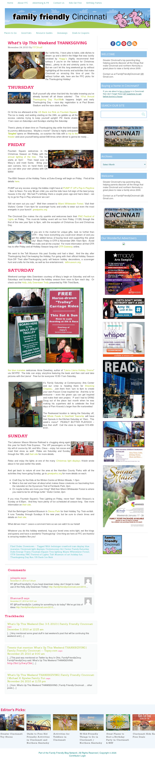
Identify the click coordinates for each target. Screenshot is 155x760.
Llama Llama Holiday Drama (78, 370)
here (17, 181)
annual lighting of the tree (22, 156)
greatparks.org (40, 209)
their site (34, 454)
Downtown (28, 546)
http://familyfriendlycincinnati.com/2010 (67, 586)
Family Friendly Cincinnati (77, 19)
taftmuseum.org (73, 262)
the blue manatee (16, 370)
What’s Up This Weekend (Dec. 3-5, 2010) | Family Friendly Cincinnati (50, 623)
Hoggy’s (63, 58)
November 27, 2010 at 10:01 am (23, 601)
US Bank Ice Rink (43, 557)
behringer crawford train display (67, 546)
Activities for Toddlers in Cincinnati (61, 737)
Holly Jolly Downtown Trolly (35, 282)
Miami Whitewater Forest (76, 551)
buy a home (125, 91)
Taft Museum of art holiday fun (66, 554)
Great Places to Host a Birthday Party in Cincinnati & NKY (117, 738)
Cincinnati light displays (32, 549)
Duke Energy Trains (20, 551)
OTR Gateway (66, 246)
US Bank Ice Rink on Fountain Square (57, 112)
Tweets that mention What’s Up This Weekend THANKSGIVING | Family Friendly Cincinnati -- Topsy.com (47, 649)
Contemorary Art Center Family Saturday (67, 549)
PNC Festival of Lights (37, 554)
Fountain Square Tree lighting (46, 551)
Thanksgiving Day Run (21, 557)
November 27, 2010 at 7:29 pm (23, 580)
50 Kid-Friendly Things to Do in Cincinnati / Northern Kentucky (91, 738)
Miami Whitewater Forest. (71, 203)
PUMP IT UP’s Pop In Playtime (78, 187)
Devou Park (54, 511)
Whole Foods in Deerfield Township (65, 416)
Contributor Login (77, 755)
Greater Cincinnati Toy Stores (11, 735)
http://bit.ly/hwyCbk (19, 663)
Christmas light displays (68, 460)
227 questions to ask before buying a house (122, 95)
